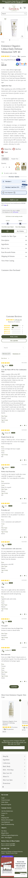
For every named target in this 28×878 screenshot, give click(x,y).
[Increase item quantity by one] (9, 167)
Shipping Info (5, 817)
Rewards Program (6, 804)
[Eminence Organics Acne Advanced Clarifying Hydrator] (11, 717)
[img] (5, 363)
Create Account (5, 800)
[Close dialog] (26, 858)
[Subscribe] (23, 747)
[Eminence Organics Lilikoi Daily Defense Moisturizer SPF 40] (11, 290)
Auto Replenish (5, 822)
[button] (5, 56)
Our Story (4, 831)
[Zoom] (22, 36)
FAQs (2, 815)
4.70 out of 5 (18, 320)
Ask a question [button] (14, 340)
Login (3, 798)
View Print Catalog (7, 261)
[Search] (25, 13)
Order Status (4, 802)
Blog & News (5, 833)
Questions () (16, 353)
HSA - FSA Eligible (6, 837)
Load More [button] (14, 686)
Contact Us (4, 813)
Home (2, 42)
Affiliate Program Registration (9, 835)
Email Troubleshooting (7, 824)
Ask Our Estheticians (7, 811)
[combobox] (14, 13)
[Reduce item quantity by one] (3, 167)
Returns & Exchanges (7, 820)
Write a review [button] (14, 336)
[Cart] (24, 8)
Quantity (3, 163)
